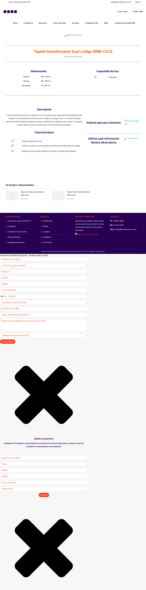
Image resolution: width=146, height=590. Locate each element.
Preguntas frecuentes (16, 242)
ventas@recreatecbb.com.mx (121, 2)
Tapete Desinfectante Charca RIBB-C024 (78, 193)
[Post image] (12, 195)
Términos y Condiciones (97, 251)
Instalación (47, 237)
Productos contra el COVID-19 (19, 221)
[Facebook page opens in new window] (4, 11)
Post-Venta (47, 242)
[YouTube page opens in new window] (15, 11)
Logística (46, 232)
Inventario (12, 226)
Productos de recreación (17, 232)
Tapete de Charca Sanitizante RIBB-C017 (32, 193)
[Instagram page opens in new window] (11, 11)
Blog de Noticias (14, 237)
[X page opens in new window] (8, 11)
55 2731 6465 (123, 12)
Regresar (74, 170)
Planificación (48, 221)
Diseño (45, 226)
